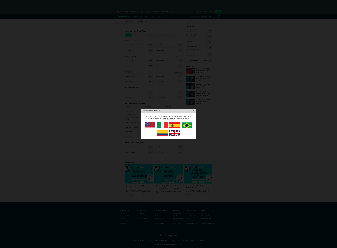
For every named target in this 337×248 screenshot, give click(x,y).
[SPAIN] (174, 128)
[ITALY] (162, 128)
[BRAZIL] (187, 128)
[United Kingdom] (174, 136)
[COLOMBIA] (162, 136)
